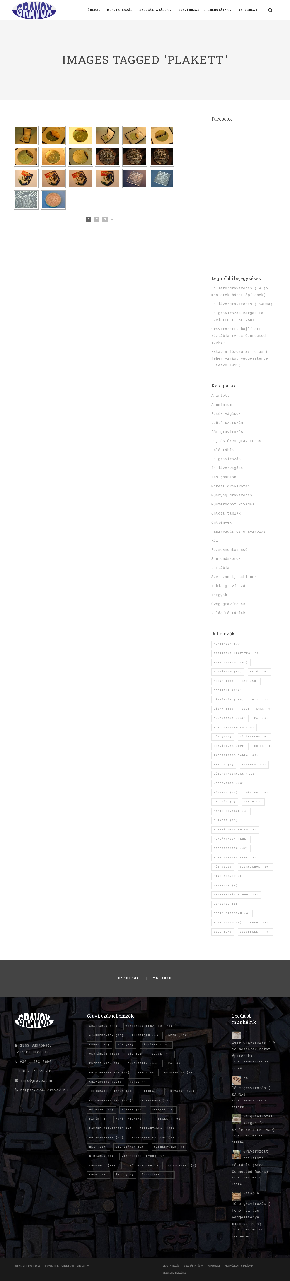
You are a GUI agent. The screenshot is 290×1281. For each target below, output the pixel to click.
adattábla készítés (237, 653)
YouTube (162, 978)
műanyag (226, 792)
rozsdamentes (231, 848)
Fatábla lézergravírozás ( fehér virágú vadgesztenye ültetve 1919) (239, 358)
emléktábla (230, 718)
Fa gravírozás (226, 459)
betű (259, 672)
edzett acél (257, 709)
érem (259, 922)
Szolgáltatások (193, 1266)
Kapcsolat (214, 1266)
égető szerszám (232, 913)
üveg (223, 932)
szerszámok (255, 867)
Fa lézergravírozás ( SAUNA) (242, 304)
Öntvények (221, 523)
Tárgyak (219, 595)
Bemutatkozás (171, 1266)
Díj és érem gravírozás (236, 441)
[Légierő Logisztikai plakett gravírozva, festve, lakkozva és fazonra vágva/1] (26, 178)
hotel (263, 746)
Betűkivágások (226, 414)
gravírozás (230, 746)
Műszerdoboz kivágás (232, 505)
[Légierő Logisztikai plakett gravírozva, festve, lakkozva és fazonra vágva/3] (80, 178)
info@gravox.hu (36, 1081)
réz (223, 867)
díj (260, 700)
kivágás (254, 765)
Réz (214, 541)
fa (261, 718)
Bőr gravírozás (227, 432)
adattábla (228, 644)
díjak (224, 709)
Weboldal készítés (174, 1273)
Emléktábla (222, 450)
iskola (224, 765)
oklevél (225, 802)
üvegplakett (255, 932)
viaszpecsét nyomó (236, 895)
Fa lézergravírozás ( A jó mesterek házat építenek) (253, 1044)
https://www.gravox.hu (44, 1090)
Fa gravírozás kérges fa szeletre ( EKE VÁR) (253, 1123)
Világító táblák (228, 613)
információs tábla (236, 755)
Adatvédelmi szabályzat (240, 1266)
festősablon (223, 477)
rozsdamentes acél (235, 857)
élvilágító (228, 922)
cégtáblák (229, 700)
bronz (224, 681)
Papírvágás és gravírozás (238, 532)
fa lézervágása (227, 468)
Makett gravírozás (230, 486)
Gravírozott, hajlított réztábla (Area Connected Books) (238, 336)
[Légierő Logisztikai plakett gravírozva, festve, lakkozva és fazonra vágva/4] (107, 178)
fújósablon (254, 737)
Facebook (129, 978)
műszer (257, 792)
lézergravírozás (235, 774)
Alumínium (221, 405)
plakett (226, 820)
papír (253, 802)
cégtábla (228, 690)
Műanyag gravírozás (231, 495)
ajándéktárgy (231, 662)
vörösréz (227, 904)
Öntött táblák (226, 514)
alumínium (228, 672)
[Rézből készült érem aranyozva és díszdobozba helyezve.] (26, 135)
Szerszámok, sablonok (234, 577)
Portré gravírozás (235, 830)
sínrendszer (229, 876)
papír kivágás (231, 811)
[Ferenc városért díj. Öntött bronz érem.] (107, 156)
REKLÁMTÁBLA (231, 839)
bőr (250, 681)
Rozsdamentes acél (230, 550)
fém (223, 737)
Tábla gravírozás (229, 586)
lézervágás (229, 783)
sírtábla (220, 568)
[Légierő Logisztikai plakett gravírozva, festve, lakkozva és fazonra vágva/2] (53, 178)
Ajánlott (220, 396)
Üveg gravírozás (228, 604)
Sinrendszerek (226, 559)
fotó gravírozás (234, 727)
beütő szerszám (227, 423)
